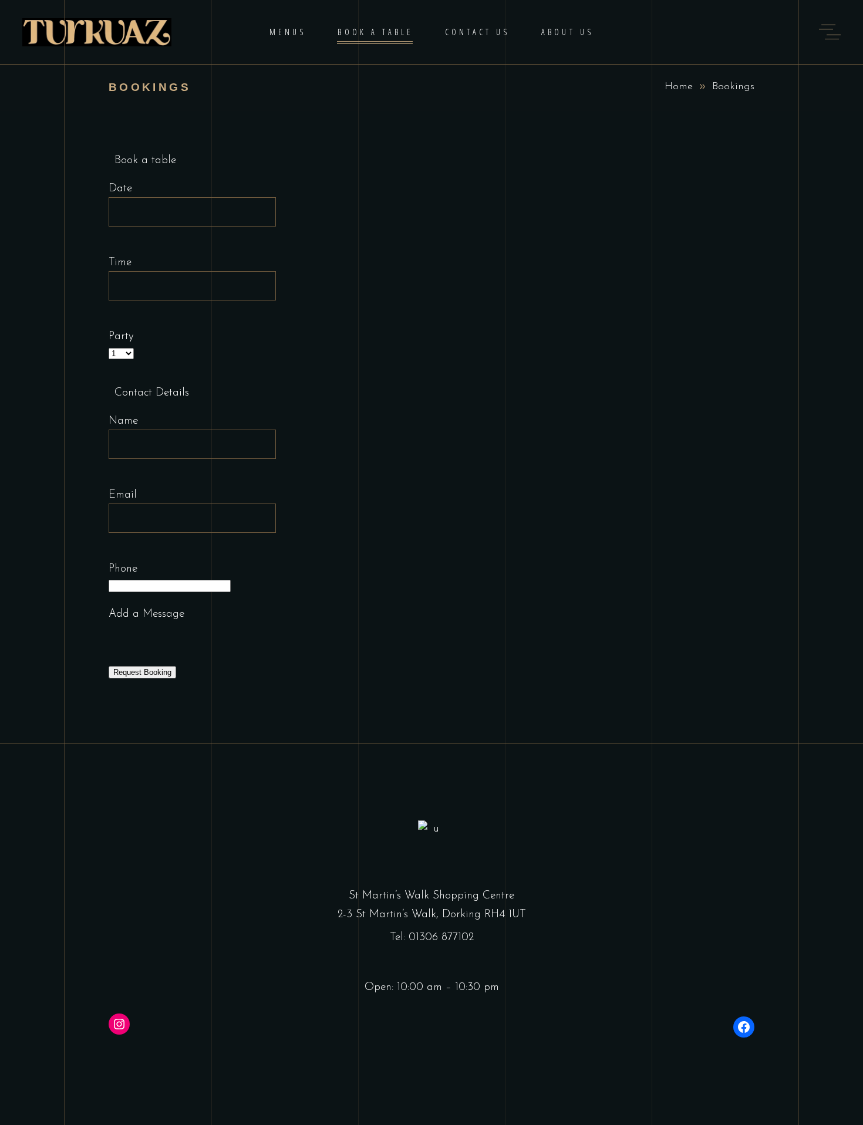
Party (121, 336)
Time (120, 262)
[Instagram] (119, 1024)
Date (120, 188)
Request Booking (142, 672)
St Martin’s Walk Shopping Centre (431, 895)
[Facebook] (743, 1027)
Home (679, 87)
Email (123, 495)
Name (123, 421)
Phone (123, 569)
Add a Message (146, 614)
